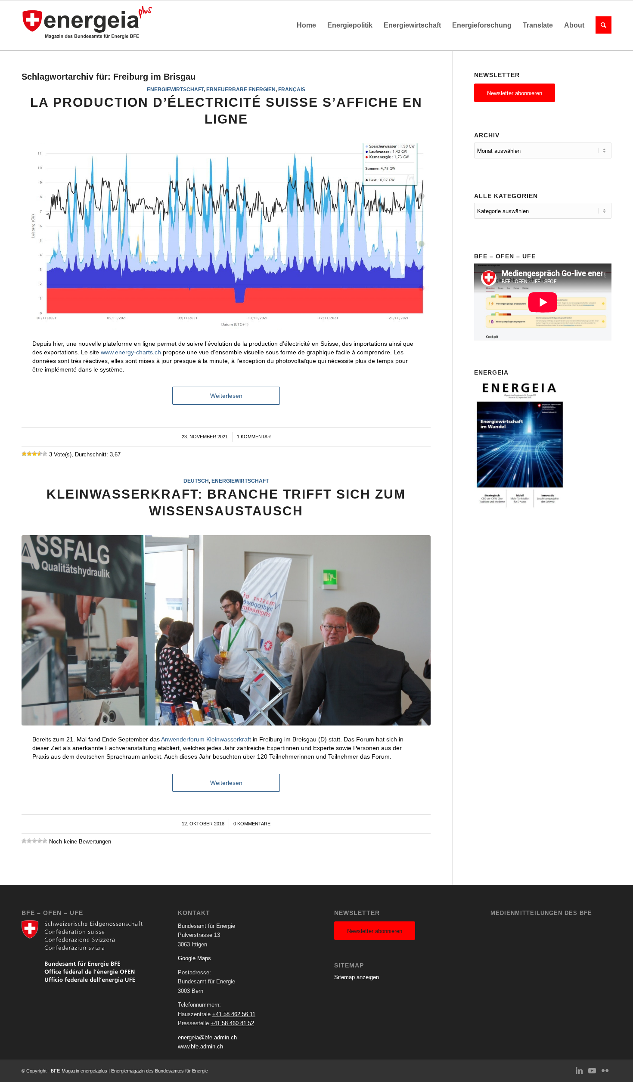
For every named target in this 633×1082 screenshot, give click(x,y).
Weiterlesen (226, 395)
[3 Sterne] (34, 453)
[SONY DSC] (226, 630)
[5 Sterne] (44, 453)
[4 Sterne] (39, 453)
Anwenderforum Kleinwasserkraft (206, 739)
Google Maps (194, 958)
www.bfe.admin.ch (200, 1046)
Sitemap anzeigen (356, 977)
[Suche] (600, 25)
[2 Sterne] (29, 453)
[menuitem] (306, 25)
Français (291, 89)
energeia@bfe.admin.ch (207, 1037)
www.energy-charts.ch (131, 352)
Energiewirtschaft (175, 89)
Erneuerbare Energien (241, 89)
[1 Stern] (24, 453)
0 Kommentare (251, 823)
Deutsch (196, 481)
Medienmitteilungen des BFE (541, 913)
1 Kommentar (254, 436)
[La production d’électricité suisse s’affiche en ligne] (226, 236)
